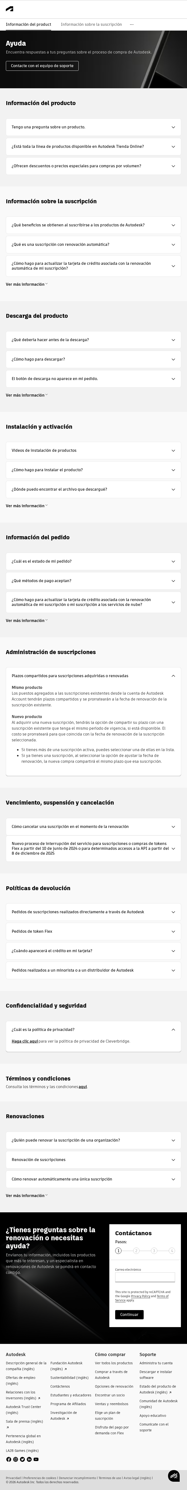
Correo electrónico (128, 1269)
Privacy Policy (140, 1296)
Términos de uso (110, 1478)
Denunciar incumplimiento (77, 1478)
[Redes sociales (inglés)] (22, 1459)
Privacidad (13, 1478)
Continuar (129, 1314)
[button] (93, 127)
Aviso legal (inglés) (137, 1478)
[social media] (22, 1459)
